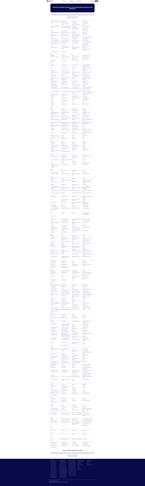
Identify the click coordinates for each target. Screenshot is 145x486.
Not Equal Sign (53, 262)
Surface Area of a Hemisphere (66, 376)
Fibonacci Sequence (54, 159)
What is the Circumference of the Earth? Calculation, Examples (77, 423)
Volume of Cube (85, 412)
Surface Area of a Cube (54, 376)
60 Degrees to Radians (86, 445)
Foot (83, 161)
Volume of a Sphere (54, 412)
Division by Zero (85, 135)
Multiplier (62, 253)
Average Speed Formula (55, 51)
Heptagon (63, 181)
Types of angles (64, 393)
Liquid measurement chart (76, 228)
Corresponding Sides (86, 97)
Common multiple (64, 76)
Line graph (52, 225)
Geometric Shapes (64, 170)
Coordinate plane (85, 94)
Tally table (84, 384)
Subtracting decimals (54, 370)
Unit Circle (84, 398)
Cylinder (52, 105)
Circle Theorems (85, 70)
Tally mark (73, 384)
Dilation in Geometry (75, 126)
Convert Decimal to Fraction (66, 88)
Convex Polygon (74, 94)
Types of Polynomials (86, 393)
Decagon (62, 109)
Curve (83, 102)
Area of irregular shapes (65, 41)
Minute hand (85, 244)
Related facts (53, 331)
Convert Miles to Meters (55, 91)
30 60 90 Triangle (75, 444)
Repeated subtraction (75, 333)
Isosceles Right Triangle (76, 208)
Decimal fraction (64, 110)
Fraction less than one (54, 164)
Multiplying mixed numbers (76, 256)
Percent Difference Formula (87, 289)
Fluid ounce (74, 161)
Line (83, 224)
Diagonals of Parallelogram (55, 119)
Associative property (54, 47)
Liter (83, 228)
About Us (79, 466)
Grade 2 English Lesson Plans (72, 471)
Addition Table (74, 26)
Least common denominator (76, 219)
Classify (52, 73)
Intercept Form (53, 202)
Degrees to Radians (64, 116)
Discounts (84, 128)
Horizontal (84, 184)
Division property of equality (55, 137)
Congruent (84, 85)
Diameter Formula (64, 119)
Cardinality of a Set (75, 65)
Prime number (85, 304)
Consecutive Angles (54, 87)
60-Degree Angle (53, 447)
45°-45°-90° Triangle (75, 445)
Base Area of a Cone (86, 55)
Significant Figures (86, 355)
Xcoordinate (84, 430)
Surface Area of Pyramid (76, 376)
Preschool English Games (54, 470)
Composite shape (54, 84)
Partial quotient (63, 286)
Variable (62, 405)
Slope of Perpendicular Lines (76, 361)
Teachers (88, 463)
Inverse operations (54, 206)
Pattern (62, 288)
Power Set (52, 304)
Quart (83, 314)
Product (62, 306)
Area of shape (63, 43)
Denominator (74, 116)
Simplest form (74, 356)
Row (83, 342)
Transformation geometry (55, 390)
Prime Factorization (75, 304)
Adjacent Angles (85, 29)
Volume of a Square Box (65, 412)
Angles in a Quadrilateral (65, 35)
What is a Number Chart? (65, 420)
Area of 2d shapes (64, 38)
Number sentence (54, 265)
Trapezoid (73, 390)
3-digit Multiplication (64, 444)
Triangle (84, 390)
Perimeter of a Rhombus (86, 292)
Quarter (52, 316)
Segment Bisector (54, 353)
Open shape (53, 276)
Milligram (52, 243)
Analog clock (85, 32)
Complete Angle (64, 82)
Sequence (63, 353)
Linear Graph (63, 227)
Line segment (85, 225)
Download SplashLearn (90, 464)
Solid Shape (84, 361)
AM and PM (74, 32)
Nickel (73, 261)
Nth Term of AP (63, 262)
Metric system (53, 241)
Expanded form (85, 148)
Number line (53, 264)
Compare (73, 78)
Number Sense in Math (86, 264)
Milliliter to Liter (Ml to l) (76, 243)
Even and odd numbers (65, 148)
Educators (71, 1)
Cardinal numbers (64, 65)
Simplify (84, 356)
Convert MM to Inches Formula (66, 91)
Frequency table (85, 164)
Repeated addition (64, 333)
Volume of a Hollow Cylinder (87, 408)
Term (51, 387)
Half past (73, 178)
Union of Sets (63, 398)
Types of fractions (75, 393)
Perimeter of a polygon (65, 292)
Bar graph (52, 55)
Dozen (84, 138)
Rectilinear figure (74, 328)
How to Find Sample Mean (76, 190)
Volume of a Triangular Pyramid (77, 412)
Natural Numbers (53, 261)
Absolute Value (63, 21)
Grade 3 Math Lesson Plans (72, 465)
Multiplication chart (86, 249)
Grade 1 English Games (53, 472)
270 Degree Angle (85, 442)
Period (52, 295)
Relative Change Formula (65, 331)
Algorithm (73, 30)
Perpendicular (63, 295)
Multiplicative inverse (54, 253)
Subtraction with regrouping (87, 373)
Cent (51, 67)
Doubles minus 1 (64, 138)
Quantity (73, 314)
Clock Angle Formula (64, 73)
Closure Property (53, 75)
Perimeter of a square (64, 294)
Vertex (84, 405)
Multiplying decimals (75, 253)
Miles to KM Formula (86, 241)
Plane (52, 300)
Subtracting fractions (64, 370)
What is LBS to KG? (54, 422)
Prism (52, 306)
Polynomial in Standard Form (55, 303)
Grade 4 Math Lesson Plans (72, 466)
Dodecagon (74, 137)
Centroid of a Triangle (64, 70)
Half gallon (52, 178)
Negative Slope (63, 261)
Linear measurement (75, 227)
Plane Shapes (74, 300)
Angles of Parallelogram (76, 35)
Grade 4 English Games (53, 476)
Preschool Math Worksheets (63, 477)
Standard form (53, 367)
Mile (72, 241)
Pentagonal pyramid (64, 289)
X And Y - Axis (53, 430)
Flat (72, 159)
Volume (73, 408)
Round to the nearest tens (76, 339)
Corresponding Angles (75, 97)
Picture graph (63, 298)
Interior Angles (63, 202)
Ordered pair (85, 278)
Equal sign (73, 143)
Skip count (73, 359)
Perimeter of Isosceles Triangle (88, 294)
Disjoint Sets (53, 129)
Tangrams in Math (64, 385)
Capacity (52, 65)
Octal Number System (75, 272)
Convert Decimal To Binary (55, 88)
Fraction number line (64, 164)
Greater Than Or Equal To (55, 173)
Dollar (83, 137)
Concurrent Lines (85, 84)
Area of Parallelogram (75, 41)
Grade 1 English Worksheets (63, 471)
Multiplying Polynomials (86, 256)
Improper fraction (75, 196)
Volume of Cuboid (54, 414)
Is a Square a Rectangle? (55, 208)
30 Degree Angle (85, 444)
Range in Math (63, 321)
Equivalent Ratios (75, 146)
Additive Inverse (85, 27)
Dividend (52, 132)
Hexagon (52, 184)
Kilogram (62, 213)
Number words (74, 265)
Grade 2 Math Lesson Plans (72, 464)
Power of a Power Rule (86, 303)
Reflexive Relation (64, 330)
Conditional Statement (54, 85)
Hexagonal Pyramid (75, 184)
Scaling (52, 350)
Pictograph (52, 298)
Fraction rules (74, 164)
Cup (72, 102)
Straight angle (63, 367)
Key (51, 213)
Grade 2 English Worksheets (63, 472)
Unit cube (52, 400)
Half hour (62, 178)
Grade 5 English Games (53, 477)
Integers (84, 200)
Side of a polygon (64, 355)
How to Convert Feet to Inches (66, 190)
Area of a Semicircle (75, 40)
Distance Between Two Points (87, 129)
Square (73, 364)
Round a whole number (65, 339)
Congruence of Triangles (76, 85)
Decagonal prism (74, 109)
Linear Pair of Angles (86, 227)
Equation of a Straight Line (55, 145)
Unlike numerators (64, 401)
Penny (73, 288)
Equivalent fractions (64, 146)
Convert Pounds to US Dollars (87, 93)
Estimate (84, 146)
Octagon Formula (53, 272)
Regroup (73, 330)
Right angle (84, 336)
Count (52, 99)
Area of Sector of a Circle (55, 43)
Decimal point (85, 110)
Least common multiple (86, 219)
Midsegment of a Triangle (65, 241)
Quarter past (74, 316)
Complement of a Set (54, 82)
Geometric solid (74, 170)
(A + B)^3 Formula (54, 442)
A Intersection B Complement (55, 21)
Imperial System (64, 196)
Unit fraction (63, 400)
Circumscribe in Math (75, 72)
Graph (73, 172)
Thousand (73, 387)
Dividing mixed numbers (55, 135)
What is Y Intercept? (86, 423)
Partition (73, 286)
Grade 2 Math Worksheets (63, 464)
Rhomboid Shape (74, 334)
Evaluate (52, 148)
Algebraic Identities (64, 30)
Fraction (62, 162)
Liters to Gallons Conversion (76, 230)
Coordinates (85, 96)
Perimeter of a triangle (75, 294)
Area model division (54, 38)
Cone (62, 85)
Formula (52, 162)
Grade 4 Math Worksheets (63, 466)
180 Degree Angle (64, 442)
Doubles (52, 138)
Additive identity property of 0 (66, 27)
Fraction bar (74, 162)
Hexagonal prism (64, 184)
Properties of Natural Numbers (56, 309)
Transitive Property (64, 390)
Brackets (52, 61)
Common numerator (75, 76)
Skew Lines (63, 359)
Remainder (84, 331)
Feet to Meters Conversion (87, 156)
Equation (84, 143)
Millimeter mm (53, 244)
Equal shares (63, 143)
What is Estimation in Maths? (87, 420)
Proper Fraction (74, 306)
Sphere (62, 364)
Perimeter (52, 292)
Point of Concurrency (54, 301)
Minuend (62, 244)
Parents (64, 1)
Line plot (73, 225)
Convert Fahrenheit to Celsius (77, 88)
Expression (52, 151)
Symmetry (73, 380)
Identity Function (53, 196)
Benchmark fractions (86, 58)
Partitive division (85, 286)
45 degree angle (64, 445)
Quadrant (52, 314)
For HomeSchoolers (80, 464)
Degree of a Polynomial (54, 116)
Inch (51, 199)
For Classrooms (80, 463)
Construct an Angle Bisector (87, 87)
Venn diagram (74, 405)
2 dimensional (74, 442)
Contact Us (88, 465)
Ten (72, 385)
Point (83, 300)
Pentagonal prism (53, 289)
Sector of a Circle (85, 350)
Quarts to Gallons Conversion (55, 317)
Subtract (73, 367)
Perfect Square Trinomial (76, 291)
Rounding (52, 342)
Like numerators (85, 222)
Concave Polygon (64, 84)
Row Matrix (84, 343)
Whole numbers (85, 425)
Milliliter (62, 243)
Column (62, 75)
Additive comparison (86, 26)
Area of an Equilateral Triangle (56, 41)
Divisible (62, 135)
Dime (83, 126)
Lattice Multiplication (64, 219)
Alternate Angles (85, 30)
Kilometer (73, 213)
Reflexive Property (54, 330)
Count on (73, 99)
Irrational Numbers (75, 206)
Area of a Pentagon (86, 38)
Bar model (63, 55)
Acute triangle (85, 21)
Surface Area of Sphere (55, 379)
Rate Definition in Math (75, 321)
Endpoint (73, 142)
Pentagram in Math (75, 289)
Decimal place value (75, 110)
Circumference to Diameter (65, 72)
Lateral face (53, 219)
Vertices (62, 408)
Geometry (84, 170)
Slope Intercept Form (54, 361)
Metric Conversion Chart (87, 240)
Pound (73, 303)
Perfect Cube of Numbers (65, 291)
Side (51, 355)
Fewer (84, 158)
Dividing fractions (75, 132)
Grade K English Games (53, 471)
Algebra (52, 30)
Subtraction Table (85, 371)
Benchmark (74, 58)
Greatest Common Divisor (65, 173)
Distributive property (86, 131)
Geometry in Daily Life (54, 172)
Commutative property (86, 76)
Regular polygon (85, 330)
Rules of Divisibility (64, 345)
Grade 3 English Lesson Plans (72, 472)
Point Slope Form (64, 301)
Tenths (84, 385)
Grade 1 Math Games (53, 464)
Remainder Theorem (54, 333)
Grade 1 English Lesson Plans (72, 470)
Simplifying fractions (75, 358)
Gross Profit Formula (86, 173)
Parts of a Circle (53, 288)
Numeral (84, 265)
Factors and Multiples (54, 156)
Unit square (74, 400)
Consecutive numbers (65, 87)
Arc (83, 35)
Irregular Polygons (85, 206)
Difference (73, 119)
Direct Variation (74, 128)
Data (51, 109)
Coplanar (52, 97)
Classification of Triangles (87, 72)
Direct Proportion (64, 128)
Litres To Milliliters (85, 230)
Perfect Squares (85, 291)
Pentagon (84, 288)
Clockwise (73, 73)
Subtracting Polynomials (55, 371)
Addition (84, 24)
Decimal (52, 110)
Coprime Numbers (64, 97)
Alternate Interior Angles (65, 32)
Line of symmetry (64, 225)
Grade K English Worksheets (63, 470)
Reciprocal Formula (86, 325)
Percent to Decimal (54, 291)
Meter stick (52, 238)
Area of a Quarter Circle (65, 40)
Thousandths (85, 387)
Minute (73, 244)
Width (52, 426)
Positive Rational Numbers (65, 303)
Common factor (53, 76)
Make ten (52, 235)
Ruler (51, 345)
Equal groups (85, 142)
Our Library (79, 1)
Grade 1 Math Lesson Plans (72, 463)
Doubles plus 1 (74, 138)
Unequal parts (53, 398)
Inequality (84, 199)
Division (73, 135)
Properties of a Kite (86, 306)
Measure (84, 235)
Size (51, 359)
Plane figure (63, 300)
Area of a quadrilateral (54, 40)
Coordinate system (75, 96)
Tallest (52, 384)
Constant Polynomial (75, 87)
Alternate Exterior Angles (55, 32)
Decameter (84, 109)
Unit (72, 398)
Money (84, 246)
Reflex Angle (85, 328)
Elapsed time (53, 142)
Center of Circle (64, 67)
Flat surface (84, 159)
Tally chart (63, 384)
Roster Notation (53, 339)
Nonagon (84, 261)
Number (73, 262)
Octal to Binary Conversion (87, 272)
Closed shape (85, 73)
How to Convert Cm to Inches (56, 190)
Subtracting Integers (75, 370)
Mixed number (53, 246)
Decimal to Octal (74, 112)
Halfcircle (84, 178)
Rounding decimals (64, 342)
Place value (84, 298)
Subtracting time (64, 371)
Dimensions (53, 128)
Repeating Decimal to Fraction (87, 333)
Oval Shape (52, 281)
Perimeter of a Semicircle (55, 294)
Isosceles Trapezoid (86, 208)
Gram (62, 172)
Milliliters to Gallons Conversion (88, 243)
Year (51, 435)
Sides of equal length (75, 355)
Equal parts (52, 143)
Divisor (62, 137)
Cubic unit (52, 102)
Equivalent (84, 145)
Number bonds (85, 262)
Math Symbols (74, 235)
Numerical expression (64, 267)
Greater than (85, 172)
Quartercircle (85, 316)
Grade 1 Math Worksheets (63, 463)
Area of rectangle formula (87, 41)
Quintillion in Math (64, 317)
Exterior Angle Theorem (65, 151)
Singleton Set (85, 358)
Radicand (52, 321)
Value (52, 405)
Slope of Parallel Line (64, 361)
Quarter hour (63, 316)
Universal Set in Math (86, 400)
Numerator (52, 267)
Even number (74, 148)
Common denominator (75, 75)
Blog (78, 465)
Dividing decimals (64, 132)
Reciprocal (73, 325)
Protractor (73, 309)
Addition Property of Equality (66, 26)
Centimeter (74, 67)
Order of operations (86, 276)
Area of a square (85, 40)
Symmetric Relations (86, 379)
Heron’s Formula (74, 181)
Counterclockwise (85, 99)
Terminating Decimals (64, 387)
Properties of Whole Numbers (66, 309)
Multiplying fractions (54, 256)
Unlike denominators (54, 401)
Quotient (84, 317)
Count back (63, 99)
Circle (73, 70)
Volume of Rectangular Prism (76, 414)
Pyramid (84, 309)
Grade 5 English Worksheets (63, 476)
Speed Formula (53, 364)
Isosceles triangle (54, 209)
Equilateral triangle (75, 145)
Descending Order (85, 116)
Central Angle (53, 70)
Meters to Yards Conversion (87, 238)
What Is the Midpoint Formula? (87, 422)
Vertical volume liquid (54, 408)
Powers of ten (63, 304)
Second (62, 350)
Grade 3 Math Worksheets (63, 465)
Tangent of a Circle (54, 385)
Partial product (53, 286)
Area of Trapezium (75, 43)
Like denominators (64, 222)
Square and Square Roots (87, 364)
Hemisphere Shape (54, 181)
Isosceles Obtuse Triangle (65, 208)
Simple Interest (63, 356)
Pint (72, 298)
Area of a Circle (74, 38)
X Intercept (63, 430)
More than (52, 249)
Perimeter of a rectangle (76, 292)
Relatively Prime (74, 331)
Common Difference (86, 75)
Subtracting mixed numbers (87, 370)
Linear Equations (53, 227)
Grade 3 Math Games (53, 466)
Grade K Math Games (53, 463)
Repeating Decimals (54, 334)
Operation (63, 276)
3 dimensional (53, 444)
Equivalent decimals (54, 146)
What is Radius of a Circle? (65, 422)
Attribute (84, 47)
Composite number (86, 82)
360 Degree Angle (54, 445)
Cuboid (62, 102)
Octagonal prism (64, 272)
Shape (73, 353)
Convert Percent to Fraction (87, 91)
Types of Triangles (54, 395)
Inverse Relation (64, 206)
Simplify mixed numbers (65, 358)
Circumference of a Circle (55, 72)
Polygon (73, 301)
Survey (73, 379)
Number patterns (64, 264)
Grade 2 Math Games (53, 465)
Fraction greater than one (87, 162)
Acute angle (74, 21)
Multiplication (74, 249)
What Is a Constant (54, 420)
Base (73, 55)
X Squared (73, 430)
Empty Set (63, 142)
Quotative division (75, 317)
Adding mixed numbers (75, 24)
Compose (73, 82)
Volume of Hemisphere (65, 414)
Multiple (62, 249)
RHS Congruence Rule (75, 336)
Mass (62, 235)
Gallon (52, 170)
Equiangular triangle (64, 145)
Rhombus (84, 334)
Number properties (75, 264)
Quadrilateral (63, 314)
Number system (64, 265)
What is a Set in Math (75, 420)
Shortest (84, 353)
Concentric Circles (75, 84)
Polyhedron (84, 301)
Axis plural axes (63, 51)
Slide (83, 359)
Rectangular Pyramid (64, 328)
